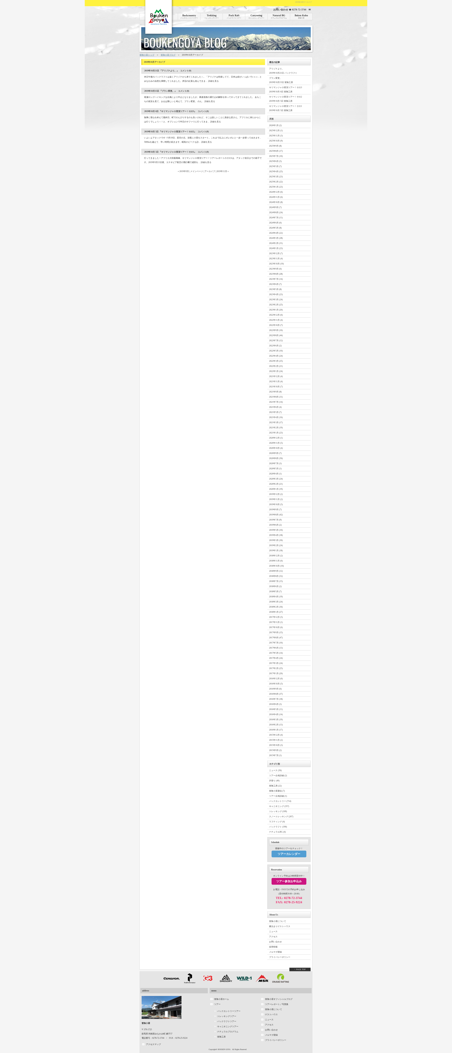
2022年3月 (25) (276, 361)
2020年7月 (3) (275, 463)
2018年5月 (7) (275, 591)
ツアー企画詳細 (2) (278, 775)
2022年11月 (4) (276, 320)
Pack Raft (234, 16)
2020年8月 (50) (276, 458)
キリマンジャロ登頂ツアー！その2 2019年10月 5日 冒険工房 (285, 99)
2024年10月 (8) (276, 202)
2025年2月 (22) (276, 182)
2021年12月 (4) (276, 376)
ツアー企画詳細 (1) (278, 796)
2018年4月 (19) (276, 596)
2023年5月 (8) (275, 289)
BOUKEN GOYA (224, 1049)
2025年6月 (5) (275, 161)
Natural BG (279, 16)
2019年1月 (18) (276, 550)
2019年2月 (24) (276, 545)
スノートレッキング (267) (281, 816)
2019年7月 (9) (275, 520)
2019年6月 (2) (275, 525)
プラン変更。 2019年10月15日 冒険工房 (281, 80)
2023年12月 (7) (276, 253)
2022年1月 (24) (276, 371)
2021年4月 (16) (276, 417)
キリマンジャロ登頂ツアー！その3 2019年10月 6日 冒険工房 (285, 89)
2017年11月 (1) (276, 622)
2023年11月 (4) (276, 258)
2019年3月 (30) (276, 540)
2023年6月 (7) (275, 284)
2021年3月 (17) (276, 422)
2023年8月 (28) (276, 274)
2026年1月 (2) (275, 125)
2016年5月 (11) (276, 709)
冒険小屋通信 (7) (277, 791)
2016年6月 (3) (275, 704)
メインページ (196, 171)
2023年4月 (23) (276, 294)
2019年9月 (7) (275, 509)
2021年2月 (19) (276, 427)
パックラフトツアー (226, 1021)
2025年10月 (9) (276, 141)
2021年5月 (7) (275, 412)
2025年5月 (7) (275, 166)
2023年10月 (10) (276, 263)
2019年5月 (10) (276, 530)
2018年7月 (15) (276, 581)
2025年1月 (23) (276, 187)
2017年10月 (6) (276, 627)
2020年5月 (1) (275, 468)
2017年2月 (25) (276, 668)
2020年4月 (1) (275, 473)
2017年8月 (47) (276, 637)
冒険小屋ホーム (221, 999)
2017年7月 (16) (276, 642)
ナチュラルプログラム (227, 1031)
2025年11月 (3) (276, 135)
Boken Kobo (301, 16)
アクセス (273, 936)
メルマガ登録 (275, 952)
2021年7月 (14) (276, 402)
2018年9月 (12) (276, 571)
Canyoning (256, 16)
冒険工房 (221, 1037)
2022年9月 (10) (276, 330)
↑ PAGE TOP (300, 969)
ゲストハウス (271, 1014)
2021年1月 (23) (276, 432)
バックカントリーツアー (228, 1011)
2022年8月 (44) (276, 335)
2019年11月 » (222, 171)
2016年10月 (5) (276, 683)
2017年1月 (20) (276, 673)
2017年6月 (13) (276, 648)
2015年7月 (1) (275, 755)
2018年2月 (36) (276, 607)
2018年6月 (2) (275, 586)
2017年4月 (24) (276, 658)
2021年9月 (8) (275, 392)
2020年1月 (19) (276, 489)
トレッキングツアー (226, 1016)
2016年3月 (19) (276, 719)
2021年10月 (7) (276, 386)
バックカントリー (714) (280, 801)
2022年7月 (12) (276, 340)
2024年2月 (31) (276, 243)
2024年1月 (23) (276, 248)
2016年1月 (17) (276, 730)
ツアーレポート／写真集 (276, 1004)
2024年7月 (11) (276, 217)
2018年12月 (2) (276, 555)
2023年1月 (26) (276, 310)
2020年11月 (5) (276, 443)
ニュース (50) (275, 770)
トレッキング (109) (278, 811)
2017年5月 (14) (276, 653)
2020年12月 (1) (276, 438)
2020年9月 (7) (275, 453)
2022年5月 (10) (276, 351)
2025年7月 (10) (276, 156)
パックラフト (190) (278, 827)
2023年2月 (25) (276, 304)
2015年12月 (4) (276, 735)
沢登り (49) (274, 780)
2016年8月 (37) (276, 694)
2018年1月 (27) (276, 612)
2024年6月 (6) (275, 222)
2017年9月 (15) (276, 632)
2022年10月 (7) (276, 325)
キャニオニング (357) (279, 806)
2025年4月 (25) (276, 171)
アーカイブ (209, 171)
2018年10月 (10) (276, 566)
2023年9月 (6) (275, 269)
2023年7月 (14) (276, 279)
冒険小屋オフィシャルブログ (279, 999)
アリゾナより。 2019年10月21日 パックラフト (283, 70)
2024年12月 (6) (276, 192)
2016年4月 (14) (276, 714)
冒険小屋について (277, 921)
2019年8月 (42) (276, 514)
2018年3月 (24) (276, 602)
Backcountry (189, 16)
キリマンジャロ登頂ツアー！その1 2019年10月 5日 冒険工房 (285, 108)
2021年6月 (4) (275, 407)
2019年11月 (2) (276, 499)
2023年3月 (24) (276, 299)
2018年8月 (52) (276, 576)
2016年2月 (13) (276, 724)
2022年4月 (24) (276, 356)
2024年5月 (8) (275, 228)
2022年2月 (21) (276, 366)
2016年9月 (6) (275, 689)
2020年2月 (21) (276, 484)
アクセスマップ (153, 1044)
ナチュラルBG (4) (277, 832)
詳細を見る (213, 81)
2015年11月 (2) (276, 740)
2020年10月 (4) (276, 448)
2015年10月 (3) (276, 745)
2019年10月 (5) (276, 504)
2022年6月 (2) (275, 345)
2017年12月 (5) (276, 617)
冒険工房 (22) (275, 786)
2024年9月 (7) (275, 207)
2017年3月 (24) (276, 663)
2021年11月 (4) (276, 381)
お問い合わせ (275, 941)
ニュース (273, 931)
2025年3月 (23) (276, 176)
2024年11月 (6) (276, 197)
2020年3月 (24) (276, 479)
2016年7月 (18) (276, 699)
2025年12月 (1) (276, 130)
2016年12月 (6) (276, 678)
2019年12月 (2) (276, 494)
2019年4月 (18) (276, 535)
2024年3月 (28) (276, 238)
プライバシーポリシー (279, 957)
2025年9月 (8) (275, 146)
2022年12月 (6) (276, 315)
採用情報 (273, 947)
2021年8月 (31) (276, 397)
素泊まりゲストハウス (279, 926)
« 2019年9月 (183, 171)
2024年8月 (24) (276, 212)
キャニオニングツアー (227, 1026)
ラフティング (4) (277, 821)
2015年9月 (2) (275, 750)
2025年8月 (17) (276, 151)
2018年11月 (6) (276, 561)
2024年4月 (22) (276, 233)
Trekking (211, 16)
